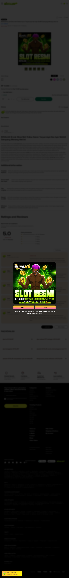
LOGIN (45, 307)
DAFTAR (23, 307)
